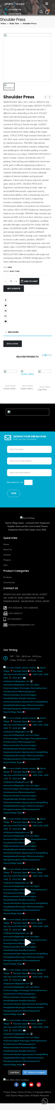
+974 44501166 (14, 9)
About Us (7, 549)
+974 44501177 (15, 613)
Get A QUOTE (13, 288)
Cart (5, 565)
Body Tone (14, 24)
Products (7, 577)
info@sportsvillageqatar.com (21, 624)
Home (3, 24)
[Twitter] (24, 1084)
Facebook (5, 300)
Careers (7, 555)
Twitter (5, 305)
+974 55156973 (14, 14)
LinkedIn (5, 310)
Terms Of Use (24, 1092)
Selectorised (10, 386)
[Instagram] (39, 1084)
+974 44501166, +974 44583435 (23, 608)
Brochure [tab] (13, 332)
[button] (43, 355)
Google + (5, 316)
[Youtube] (31, 1084)
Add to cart (31, 281)
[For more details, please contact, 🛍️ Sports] (27, 690)
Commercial (9, 582)
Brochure (12, 344)
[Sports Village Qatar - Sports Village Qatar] (17, 4)
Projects (7, 560)
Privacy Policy (10, 1092)
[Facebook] (16, 1084)
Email (5, 321)
